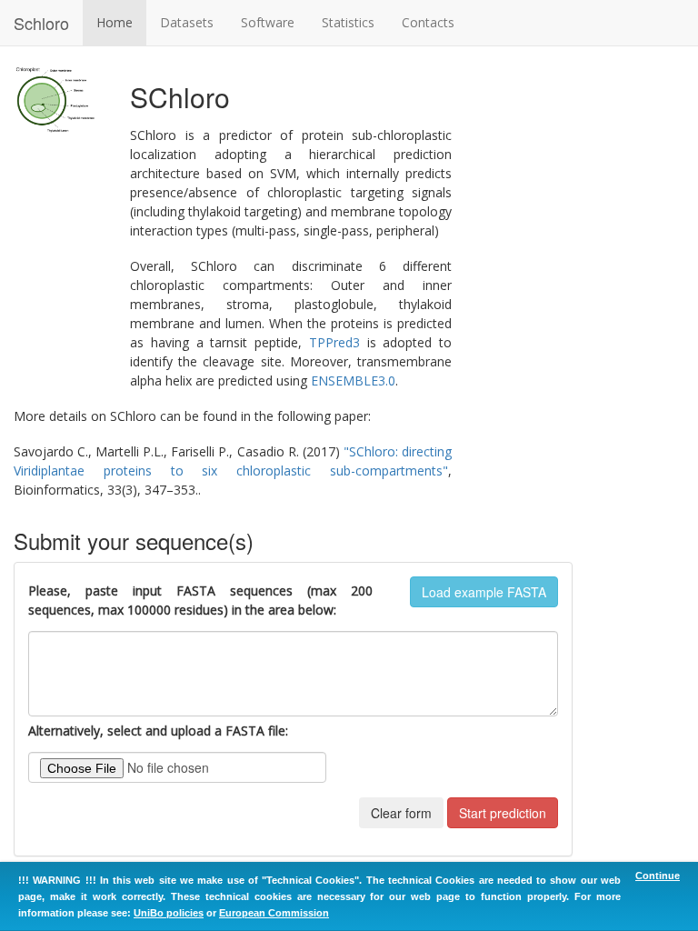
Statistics (348, 22)
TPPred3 (334, 342)
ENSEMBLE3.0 (353, 380)
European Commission (274, 912)
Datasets (187, 22)
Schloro (41, 23)
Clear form (401, 813)
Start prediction (502, 813)
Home (114, 22)
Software (267, 22)
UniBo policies (169, 912)
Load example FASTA (484, 592)
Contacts (428, 22)
